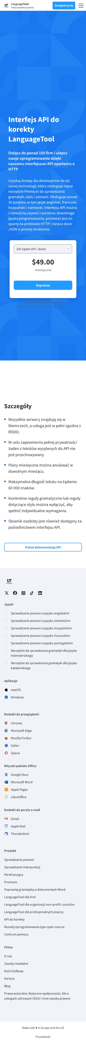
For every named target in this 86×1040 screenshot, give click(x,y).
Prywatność (43, 1037)
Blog (7, 986)
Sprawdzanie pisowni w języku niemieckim (40, 621)
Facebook (15, 593)
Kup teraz (43, 285)
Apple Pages (19, 789)
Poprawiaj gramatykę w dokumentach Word (34, 889)
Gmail (15, 819)
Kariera (9, 978)
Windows (17, 697)
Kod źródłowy (13, 971)
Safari (15, 745)
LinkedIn (40, 593)
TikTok (31, 593)
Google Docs (19, 774)
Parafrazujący (13, 874)
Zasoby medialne (16, 963)
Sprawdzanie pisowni (19, 859)
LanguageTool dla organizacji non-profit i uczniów (39, 904)
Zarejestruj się (64, 5)
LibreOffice (18, 797)
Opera (15, 753)
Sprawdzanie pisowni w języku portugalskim (42, 643)
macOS (16, 690)
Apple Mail (18, 826)
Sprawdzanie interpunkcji (22, 867)
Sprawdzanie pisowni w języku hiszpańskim (41, 628)
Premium (10, 882)
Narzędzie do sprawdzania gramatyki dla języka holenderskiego (44, 653)
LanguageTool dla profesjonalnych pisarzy (33, 912)
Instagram (23, 593)
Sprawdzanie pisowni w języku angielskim (40, 613)
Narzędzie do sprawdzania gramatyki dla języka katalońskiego (44, 665)
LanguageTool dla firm (20, 897)
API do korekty (14, 919)
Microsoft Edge (21, 730)
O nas (8, 956)
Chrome (16, 723)
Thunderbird (20, 834)
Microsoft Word (22, 782)
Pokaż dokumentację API (43, 547)
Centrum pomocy (16, 934)
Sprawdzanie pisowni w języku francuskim (40, 635)
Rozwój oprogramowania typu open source (34, 927)
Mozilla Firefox (21, 738)
